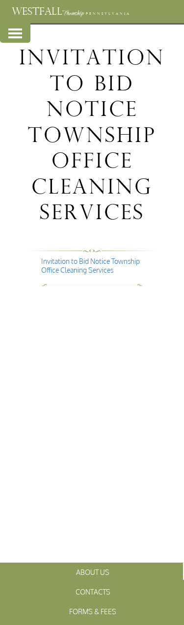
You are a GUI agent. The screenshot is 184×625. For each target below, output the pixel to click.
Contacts (93, 592)
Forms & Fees (92, 611)
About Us (92, 572)
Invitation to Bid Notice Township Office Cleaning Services (90, 265)
